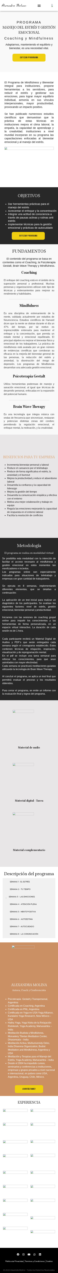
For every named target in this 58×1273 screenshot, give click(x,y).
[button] (39, 5)
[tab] (29, 882)
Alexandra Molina (13, 5)
